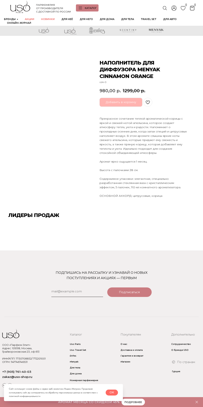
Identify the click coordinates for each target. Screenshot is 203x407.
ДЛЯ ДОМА (107, 19)
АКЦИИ (29, 19)
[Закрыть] (196, 402)
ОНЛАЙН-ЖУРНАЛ (19, 22)
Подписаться (129, 292)
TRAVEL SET (148, 19)
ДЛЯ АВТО (170, 19)
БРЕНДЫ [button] (10, 19)
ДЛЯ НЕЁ (67, 19)
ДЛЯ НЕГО (86, 19)
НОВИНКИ (48, 19)
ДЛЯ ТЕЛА (127, 19)
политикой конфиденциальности (24, 396)
